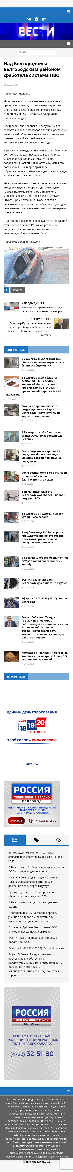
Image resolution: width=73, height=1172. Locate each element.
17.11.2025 (11, 398)
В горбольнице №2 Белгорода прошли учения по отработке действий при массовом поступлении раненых (43, 537)
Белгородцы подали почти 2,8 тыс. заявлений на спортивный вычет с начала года (35, 857)
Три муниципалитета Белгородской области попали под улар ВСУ (43, 495)
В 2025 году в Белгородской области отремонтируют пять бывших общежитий (43, 362)
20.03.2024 (12, 84)
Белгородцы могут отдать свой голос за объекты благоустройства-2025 (44, 476)
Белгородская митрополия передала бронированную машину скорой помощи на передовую (41, 456)
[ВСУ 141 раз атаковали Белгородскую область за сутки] (11, 583)
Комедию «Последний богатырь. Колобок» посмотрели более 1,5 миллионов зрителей (45, 656)
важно (17, 289)
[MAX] (44, 19)
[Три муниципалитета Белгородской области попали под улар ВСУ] (11, 495)
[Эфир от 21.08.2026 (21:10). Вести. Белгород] (11, 602)
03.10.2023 (29, 465)
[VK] (29, 19)
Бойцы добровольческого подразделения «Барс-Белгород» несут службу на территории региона (41, 411)
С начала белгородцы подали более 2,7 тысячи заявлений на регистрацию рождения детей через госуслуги (33, 882)
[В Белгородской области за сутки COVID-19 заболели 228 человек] (11, 436)
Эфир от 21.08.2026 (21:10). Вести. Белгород (45, 600)
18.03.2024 (29, 483)
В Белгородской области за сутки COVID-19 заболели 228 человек (42, 435)
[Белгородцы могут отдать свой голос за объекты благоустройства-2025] (11, 476)
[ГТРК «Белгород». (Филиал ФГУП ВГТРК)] (36, 37)
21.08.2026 (29, 606)
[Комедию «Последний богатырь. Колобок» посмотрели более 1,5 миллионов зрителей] (11, 656)
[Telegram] (36, 19)
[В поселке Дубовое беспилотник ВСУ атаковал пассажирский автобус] (11, 561)
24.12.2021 (29, 443)
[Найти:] (36, 52)
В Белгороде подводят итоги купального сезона (42, 515)
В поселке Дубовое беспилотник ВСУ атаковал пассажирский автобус (45, 561)
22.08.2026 (29, 502)
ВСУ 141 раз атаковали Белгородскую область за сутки (44, 581)
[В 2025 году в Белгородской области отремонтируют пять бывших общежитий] (11, 362)
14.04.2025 (29, 369)
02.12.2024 (29, 420)
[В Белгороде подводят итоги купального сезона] (11, 517)
